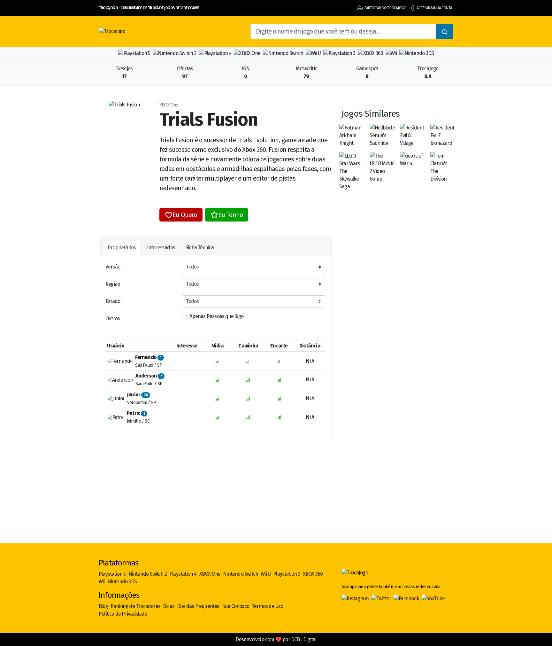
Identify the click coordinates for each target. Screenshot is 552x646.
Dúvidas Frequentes (198, 606)
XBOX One (210, 574)
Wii (102, 582)
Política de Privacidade (123, 614)
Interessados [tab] (161, 248)
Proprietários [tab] (122, 248)
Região (112, 284)
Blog (103, 606)
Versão (112, 267)
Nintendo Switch (240, 574)
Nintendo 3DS (122, 582)
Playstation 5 (112, 574)
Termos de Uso (267, 606)
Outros (112, 318)
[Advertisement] (276, 493)
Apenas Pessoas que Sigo (216, 316)
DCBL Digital (303, 639)
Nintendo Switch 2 (147, 574)
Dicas (168, 606)
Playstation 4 (183, 574)
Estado (112, 301)
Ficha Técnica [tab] (200, 248)
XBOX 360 (313, 574)
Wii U (266, 574)
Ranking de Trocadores (135, 606)
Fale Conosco (235, 606)
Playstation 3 (286, 574)
